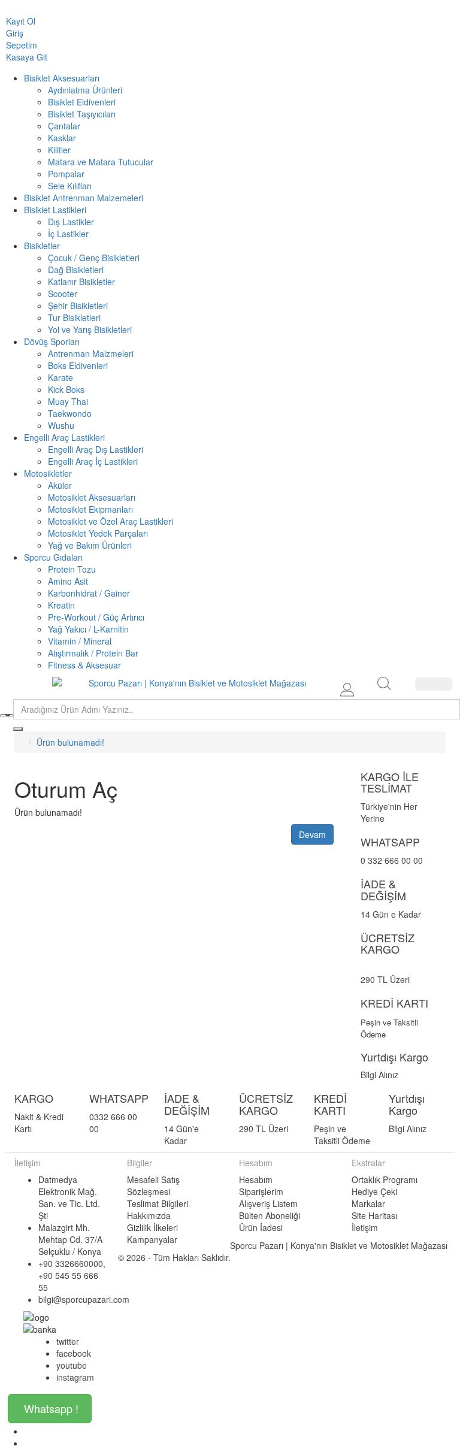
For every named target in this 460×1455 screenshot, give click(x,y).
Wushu (61, 425)
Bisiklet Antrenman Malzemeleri (83, 198)
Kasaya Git (26, 57)
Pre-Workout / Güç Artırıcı (96, 617)
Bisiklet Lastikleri (55, 210)
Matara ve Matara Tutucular (100, 162)
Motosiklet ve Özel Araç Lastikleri (110, 521)
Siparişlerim (261, 1191)
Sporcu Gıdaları (53, 557)
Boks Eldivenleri (78, 365)
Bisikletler (42, 246)
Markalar (368, 1203)
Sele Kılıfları (70, 186)
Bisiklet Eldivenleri (82, 102)
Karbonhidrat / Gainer (89, 593)
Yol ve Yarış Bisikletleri (90, 329)
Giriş (14, 33)
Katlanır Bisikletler (81, 282)
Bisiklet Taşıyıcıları (82, 114)
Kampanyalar (152, 1239)
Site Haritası (374, 1215)
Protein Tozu (72, 569)
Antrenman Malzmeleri (91, 353)
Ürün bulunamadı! (70, 742)
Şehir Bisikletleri (78, 305)
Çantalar (64, 126)
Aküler (60, 485)
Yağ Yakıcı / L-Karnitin (88, 629)
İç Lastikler (68, 234)
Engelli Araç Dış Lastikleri (95, 449)
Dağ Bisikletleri (76, 270)
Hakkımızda (149, 1215)
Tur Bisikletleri (74, 317)
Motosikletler (48, 473)
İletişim (365, 1227)
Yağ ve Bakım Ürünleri (90, 545)
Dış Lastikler (71, 222)
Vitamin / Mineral (79, 641)
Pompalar (66, 174)
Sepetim (21, 45)
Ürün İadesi (261, 1227)
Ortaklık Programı (384, 1179)
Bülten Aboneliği (269, 1215)
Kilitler (59, 150)
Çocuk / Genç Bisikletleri (94, 258)
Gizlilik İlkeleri (152, 1227)
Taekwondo (70, 413)
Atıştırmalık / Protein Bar (93, 653)
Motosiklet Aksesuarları (91, 497)
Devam (312, 834)
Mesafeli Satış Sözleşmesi (153, 1185)
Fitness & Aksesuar (84, 665)
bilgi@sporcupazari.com (83, 1299)
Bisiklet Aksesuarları (61, 78)
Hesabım (256, 1179)
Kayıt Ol (20, 21)
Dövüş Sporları (52, 341)
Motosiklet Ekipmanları (90, 509)
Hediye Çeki (374, 1191)
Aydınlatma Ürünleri (85, 90)
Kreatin (61, 605)
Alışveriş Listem (268, 1203)
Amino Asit (68, 581)
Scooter (62, 294)
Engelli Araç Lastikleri (64, 437)
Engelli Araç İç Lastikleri (93, 461)
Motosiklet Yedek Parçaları (98, 533)
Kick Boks (66, 389)
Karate (60, 377)
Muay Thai (68, 401)
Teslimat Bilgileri (157, 1203)
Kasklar (62, 138)
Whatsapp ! (51, 1408)
